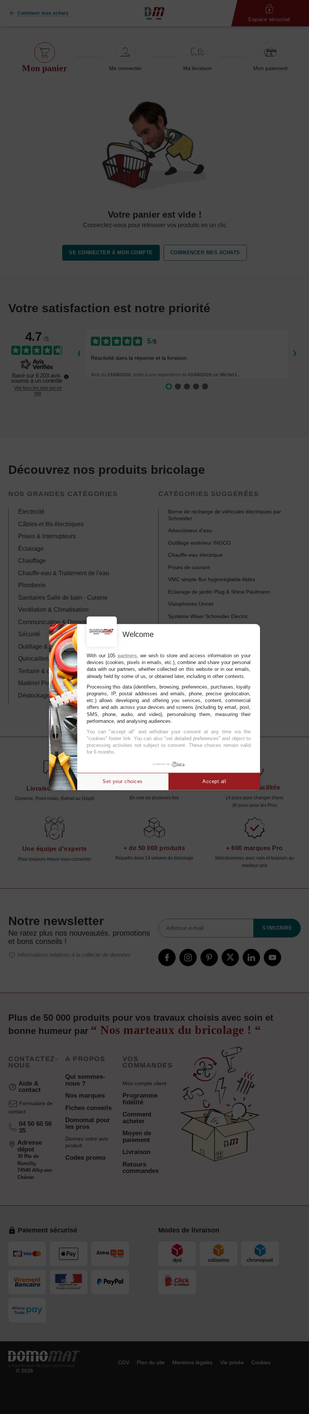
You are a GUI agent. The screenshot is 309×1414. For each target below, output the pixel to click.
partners (127, 655)
